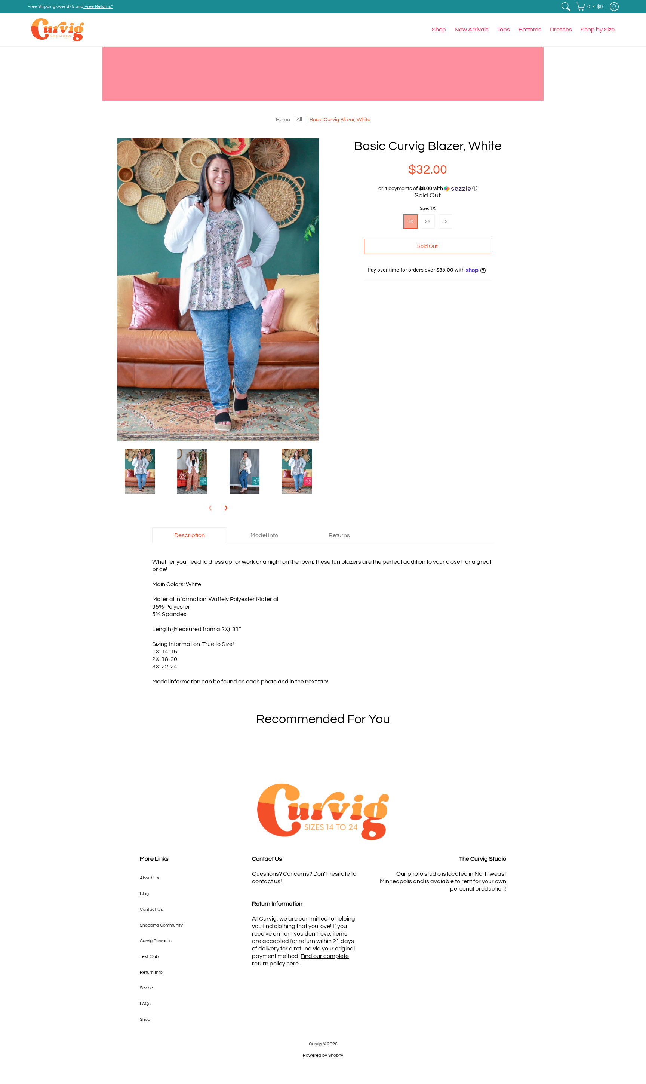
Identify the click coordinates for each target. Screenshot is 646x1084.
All (299, 119)
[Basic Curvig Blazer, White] (139, 471)
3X (444, 221)
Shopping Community (161, 925)
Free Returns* (98, 6)
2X (427, 221)
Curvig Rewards (156, 940)
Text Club (149, 956)
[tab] (189, 535)
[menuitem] (566, 6)
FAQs (145, 1003)
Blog (144, 893)
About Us (149, 878)
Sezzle (146, 988)
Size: (427, 208)
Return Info (151, 972)
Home (283, 119)
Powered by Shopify (323, 1055)
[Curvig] (57, 29)
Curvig (315, 1044)
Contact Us (151, 909)
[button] (589, 6)
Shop (145, 1019)
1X (410, 221)
